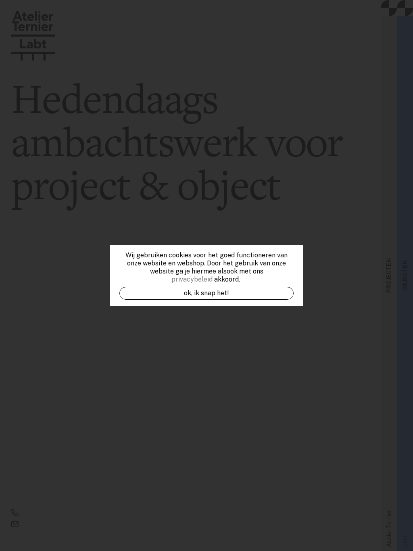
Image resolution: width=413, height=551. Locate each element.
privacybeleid (192, 279)
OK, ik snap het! (206, 293)
